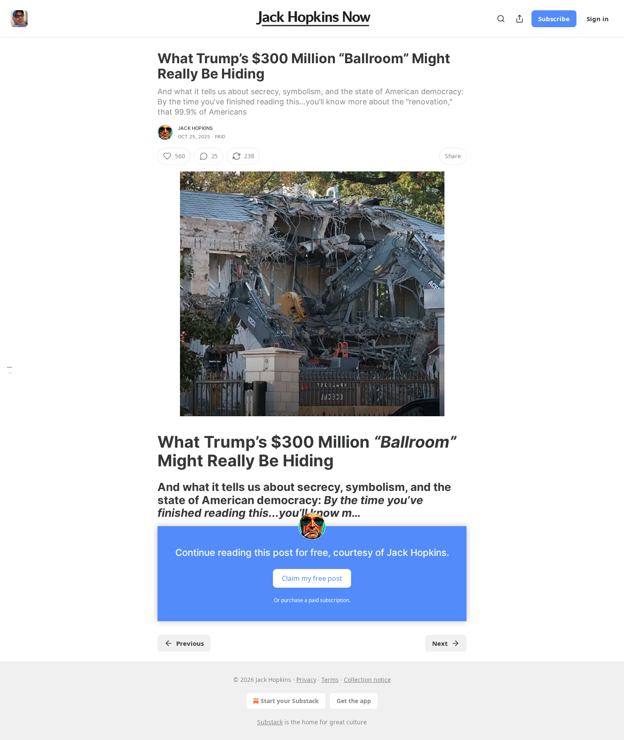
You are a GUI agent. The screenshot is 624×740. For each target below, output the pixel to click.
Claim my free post (312, 578)
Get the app (354, 701)
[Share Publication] (519, 18)
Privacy (306, 680)
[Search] (500, 18)
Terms (330, 680)
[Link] (145, 451)
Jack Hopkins (195, 128)
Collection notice (367, 680)
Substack (270, 722)
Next (440, 643)
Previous (190, 643)
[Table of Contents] (9, 370)
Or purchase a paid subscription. (312, 600)
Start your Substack (290, 701)
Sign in (598, 18)
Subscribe (554, 18)
